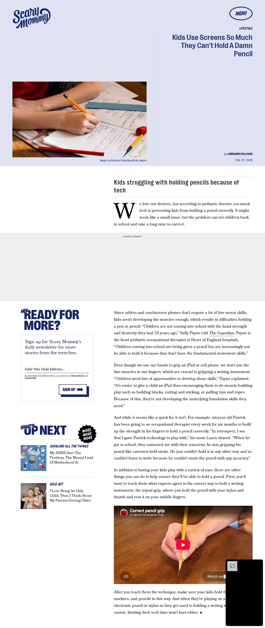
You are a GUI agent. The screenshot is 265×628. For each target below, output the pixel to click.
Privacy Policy (30, 378)
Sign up (69, 389)
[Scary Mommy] (31, 17)
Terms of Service (77, 376)
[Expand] (230, 563)
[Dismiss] (258, 563)
